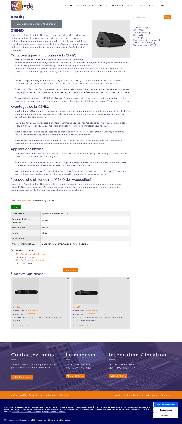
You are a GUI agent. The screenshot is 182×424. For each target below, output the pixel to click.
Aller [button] (167, 17)
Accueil (69, 5)
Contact (164, 5)
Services (116, 5)
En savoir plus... (21, 325)
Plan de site (166, 395)
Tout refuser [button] (166, 416)
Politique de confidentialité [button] (53, 412)
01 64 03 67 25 (76, 376)
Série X (138, 30)
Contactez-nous (23, 377)
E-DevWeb (63, 395)
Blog (151, 5)
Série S (138, 38)
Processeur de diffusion (146, 40)
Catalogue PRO (135, 5)
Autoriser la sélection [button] (166, 404)
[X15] (111, 39)
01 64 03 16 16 (119, 376)
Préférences (41, 420)
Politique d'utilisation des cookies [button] (26, 412)
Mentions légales (122, 395)
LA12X (76, 307)
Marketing (66, 420)
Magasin (81, 5)
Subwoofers (140, 28)
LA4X (16, 307)
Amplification (141, 33)
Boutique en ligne (98, 5)
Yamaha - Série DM (144, 45)
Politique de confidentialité (145, 395)
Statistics (54, 420)
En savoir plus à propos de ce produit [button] (36, 24)
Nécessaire (27, 420)
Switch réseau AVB (144, 43)
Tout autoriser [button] (166, 410)
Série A (138, 35)
